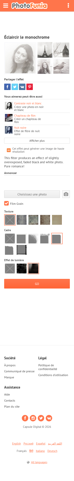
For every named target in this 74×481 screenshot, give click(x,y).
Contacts (9, 400)
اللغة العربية (55, 443)
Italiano (40, 451)
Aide (7, 394)
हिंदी (31, 451)
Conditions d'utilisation (53, 375)
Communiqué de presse (19, 371)
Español (40, 443)
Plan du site (12, 406)
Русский (28, 443)
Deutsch (52, 451)
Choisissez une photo (32, 194)
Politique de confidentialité (47, 367)
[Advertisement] (37, 21)
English (16, 443)
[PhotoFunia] (29, 6)
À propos (10, 365)
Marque (9, 377)
